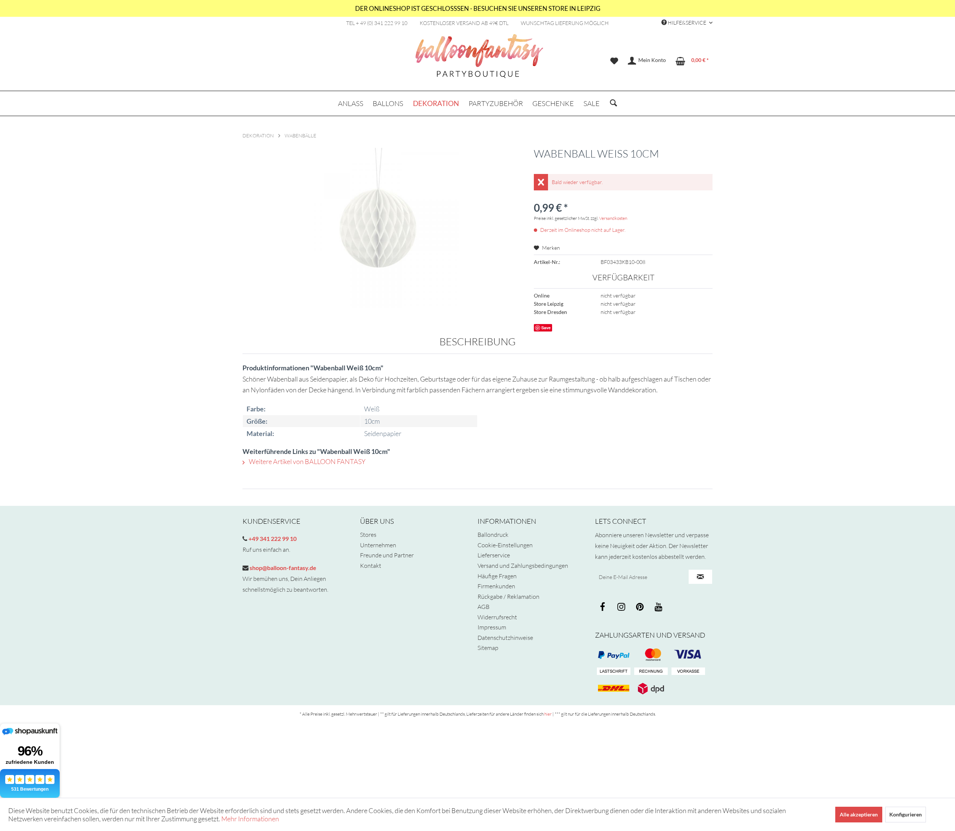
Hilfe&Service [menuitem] (687, 22)
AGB (483, 606)
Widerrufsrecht (497, 617)
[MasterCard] (688, 654)
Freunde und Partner (387, 555)
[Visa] (651, 654)
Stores (368, 534)
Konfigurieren (905, 814)
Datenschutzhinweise (505, 637)
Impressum (492, 627)
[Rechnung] (651, 671)
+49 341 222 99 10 (272, 538)
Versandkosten (613, 218)
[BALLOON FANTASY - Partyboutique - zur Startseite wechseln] (479, 60)
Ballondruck (493, 534)
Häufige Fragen (497, 576)
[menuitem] (614, 60)
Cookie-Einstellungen (505, 545)
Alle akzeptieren (859, 814)
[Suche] (613, 103)
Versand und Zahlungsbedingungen (523, 565)
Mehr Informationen (250, 819)
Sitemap (488, 647)
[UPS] (651, 688)
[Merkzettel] (614, 60)
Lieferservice (494, 555)
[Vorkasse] (688, 671)
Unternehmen (378, 545)
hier (548, 714)
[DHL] (613, 688)
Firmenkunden (496, 586)
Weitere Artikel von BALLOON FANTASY (307, 461)
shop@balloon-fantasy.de (282, 567)
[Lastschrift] (613, 671)
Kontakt (370, 565)
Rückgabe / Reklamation (508, 596)
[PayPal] (613, 654)
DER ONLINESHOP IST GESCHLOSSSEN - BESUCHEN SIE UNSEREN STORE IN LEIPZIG (477, 8)
